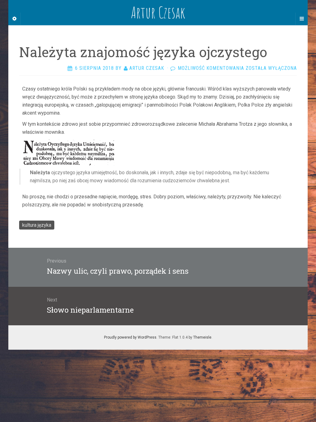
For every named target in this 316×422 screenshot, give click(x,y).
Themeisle (202, 337)
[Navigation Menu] (301, 19)
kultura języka (36, 225)
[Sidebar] (14, 19)
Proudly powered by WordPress (130, 337)
